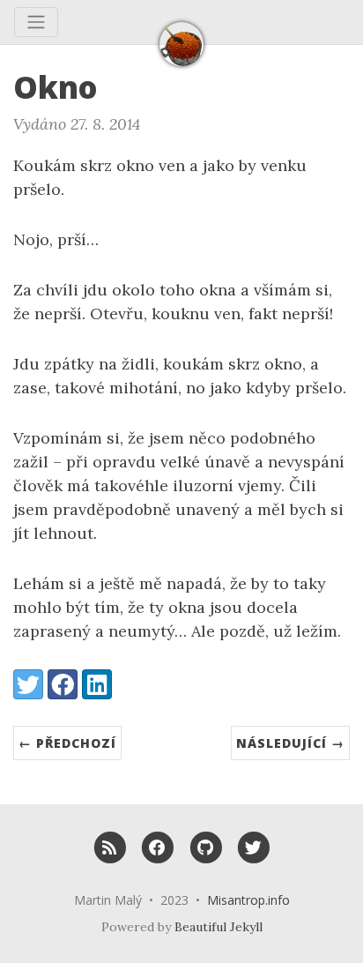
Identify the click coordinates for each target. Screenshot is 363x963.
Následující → (290, 743)
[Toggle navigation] (36, 22)
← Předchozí (67, 743)
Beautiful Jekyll (218, 927)
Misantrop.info (248, 900)
